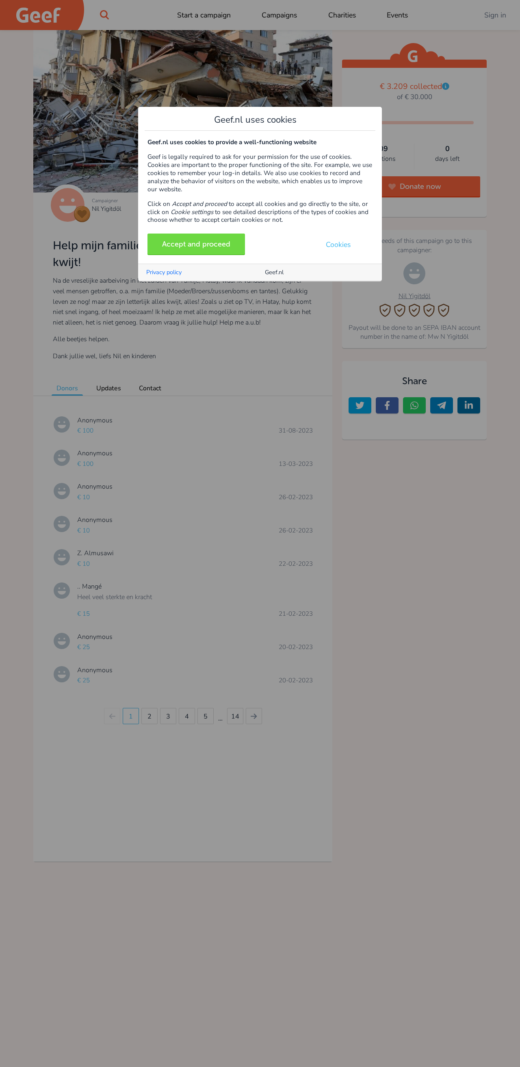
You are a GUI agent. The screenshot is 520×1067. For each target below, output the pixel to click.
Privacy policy (164, 272)
